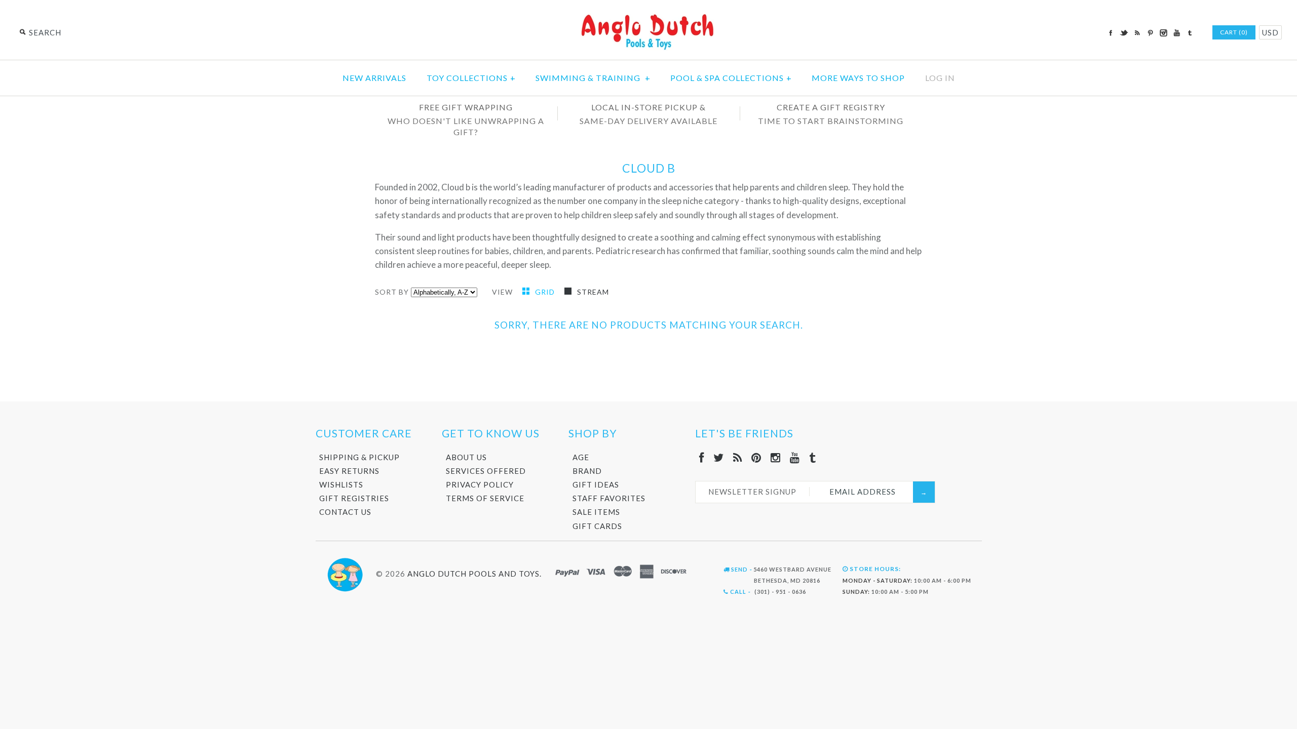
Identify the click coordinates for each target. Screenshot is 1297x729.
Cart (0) (1234, 32)
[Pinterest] (756, 457)
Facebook (1110, 32)
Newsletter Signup (752, 491)
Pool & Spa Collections (731, 78)
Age (581, 457)
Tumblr (1189, 32)
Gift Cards (597, 526)
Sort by (392, 292)
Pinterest (1150, 32)
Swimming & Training (593, 78)
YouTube (1176, 32)
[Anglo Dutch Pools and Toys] (648, 16)
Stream (593, 292)
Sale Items (596, 511)
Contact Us (345, 511)
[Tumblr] (812, 457)
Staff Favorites (609, 498)
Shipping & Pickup (359, 457)
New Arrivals (374, 78)
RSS (1136, 32)
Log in (940, 78)
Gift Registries (354, 498)
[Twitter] (718, 457)
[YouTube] (795, 457)
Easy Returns (349, 470)
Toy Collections (471, 78)
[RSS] (737, 457)
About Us (466, 457)
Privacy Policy (480, 484)
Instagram (1163, 32)
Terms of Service (485, 498)
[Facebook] (701, 457)
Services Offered (486, 470)
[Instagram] (776, 457)
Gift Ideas (596, 484)
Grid (546, 292)
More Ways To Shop (858, 78)
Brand (587, 470)
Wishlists (341, 484)
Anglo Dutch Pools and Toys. (474, 573)
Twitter (1123, 32)
